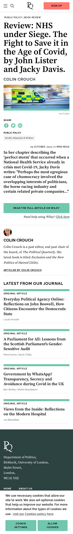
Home (7, 488)
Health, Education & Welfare (19, 138)
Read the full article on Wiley (36, 208)
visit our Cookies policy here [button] (33, 514)
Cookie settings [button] (20, 525)
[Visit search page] (12, 5)
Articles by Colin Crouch (23, 270)
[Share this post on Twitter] (13, 125)
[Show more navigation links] (5, 5)
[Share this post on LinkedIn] (20, 125)
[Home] (30, 5)
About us (25, 488)
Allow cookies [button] (53, 525)
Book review (32, 17)
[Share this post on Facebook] (6, 125)
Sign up (56, 5)
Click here (62, 217)
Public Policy (13, 17)
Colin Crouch (20, 79)
